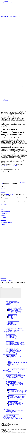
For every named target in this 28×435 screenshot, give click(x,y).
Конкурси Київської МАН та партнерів (14, 383)
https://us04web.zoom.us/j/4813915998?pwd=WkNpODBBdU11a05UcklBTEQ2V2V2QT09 (12, 166)
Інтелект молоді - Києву (13, 315)
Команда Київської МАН (11, 301)
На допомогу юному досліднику (10, 417)
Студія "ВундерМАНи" (11, 352)
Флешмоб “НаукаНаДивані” (17, 312)
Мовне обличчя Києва (13, 364)
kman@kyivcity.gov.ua (8, 190)
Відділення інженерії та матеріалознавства (15, 332)
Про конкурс (8, 371)
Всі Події (3, 188)
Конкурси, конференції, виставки (10, 378)
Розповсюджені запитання (6, 280)
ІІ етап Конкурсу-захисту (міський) (13, 374)
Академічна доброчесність (9, 415)
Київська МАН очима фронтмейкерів (16, 309)
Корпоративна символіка (6, 222)
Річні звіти (8, 304)
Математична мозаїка (13, 401)
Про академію (6, 1)
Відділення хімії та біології (12, 348)
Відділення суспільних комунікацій (13, 350)
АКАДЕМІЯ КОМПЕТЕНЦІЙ (10, 354)
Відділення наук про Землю (12, 338)
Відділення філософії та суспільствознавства (15, 342)
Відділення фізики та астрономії (13, 336)
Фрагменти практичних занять (12, 414)
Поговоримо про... (12, 314)
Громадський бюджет (10, 325)
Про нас (5, 299)
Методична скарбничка (11, 411)
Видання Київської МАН (13, 319)
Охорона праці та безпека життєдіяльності (15, 330)
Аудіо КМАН (11, 318)
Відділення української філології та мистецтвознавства (13, 340)
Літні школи (8, 357)
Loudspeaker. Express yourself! (14, 356)
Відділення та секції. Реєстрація (10, 331)
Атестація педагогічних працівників (14, 328)
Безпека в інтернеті (10, 329)
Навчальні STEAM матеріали (12, 412)
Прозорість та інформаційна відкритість (14, 305)
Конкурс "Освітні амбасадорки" (15, 402)
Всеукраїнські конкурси (11, 381)
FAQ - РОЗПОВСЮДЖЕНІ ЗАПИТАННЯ (12, 418)
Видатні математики (12, 389)
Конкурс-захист (4, 213)
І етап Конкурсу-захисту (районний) (14, 372)
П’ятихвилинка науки (16, 311)
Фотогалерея (3, 220)
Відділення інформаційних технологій (14, 347)
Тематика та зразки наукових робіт (13, 376)
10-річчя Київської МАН (11, 324)
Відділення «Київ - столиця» (12, 349)
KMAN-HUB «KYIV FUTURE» (15, 408)
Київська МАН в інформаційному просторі (15, 307)
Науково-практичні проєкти (12, 358)
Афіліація (8, 327)
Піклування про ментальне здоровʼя (11, 416)
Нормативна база (9, 303)
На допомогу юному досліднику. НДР (14, 377)
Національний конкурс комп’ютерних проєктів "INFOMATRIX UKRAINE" (16, 387)
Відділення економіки (10, 334)
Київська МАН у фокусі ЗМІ (14, 308)
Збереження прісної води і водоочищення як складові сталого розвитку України (17, 369)
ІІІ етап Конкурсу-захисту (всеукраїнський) (15, 375)
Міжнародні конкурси (5, 211)
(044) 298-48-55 (9, 194)
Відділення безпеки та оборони (13, 351)
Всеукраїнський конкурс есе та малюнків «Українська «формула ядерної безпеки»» (17, 391)
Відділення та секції (7, 2)
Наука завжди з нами (13, 310)
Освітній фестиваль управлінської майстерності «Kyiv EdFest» (15, 404)
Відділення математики (11, 335)
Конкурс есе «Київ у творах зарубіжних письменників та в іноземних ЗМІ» (17, 397)
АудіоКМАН (3, 217)
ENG (23, 86)
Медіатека (3, 215)
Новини (2, 206)
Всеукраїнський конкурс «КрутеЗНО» (14, 382)
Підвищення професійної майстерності (14, 410)
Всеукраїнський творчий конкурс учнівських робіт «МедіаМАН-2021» (16, 399)
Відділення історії (10, 337)
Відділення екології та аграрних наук (14, 343)
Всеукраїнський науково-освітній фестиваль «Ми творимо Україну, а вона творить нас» (17, 394)
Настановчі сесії (9, 322)
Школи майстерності (10, 355)
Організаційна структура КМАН (13, 302)
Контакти (5, 4)
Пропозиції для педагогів (8, 409)
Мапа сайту (3, 278)
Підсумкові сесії (9, 323)
